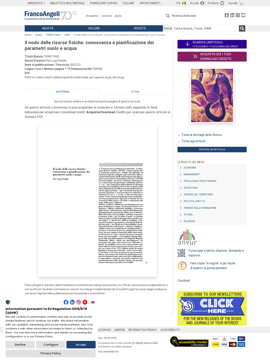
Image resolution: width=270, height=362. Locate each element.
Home (28, 35)
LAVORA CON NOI (100, 329)
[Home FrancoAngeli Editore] (51, 16)
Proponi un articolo (212, 149)
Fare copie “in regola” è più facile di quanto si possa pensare (212, 265)
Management (192, 174)
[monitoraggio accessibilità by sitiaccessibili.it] (190, 338)
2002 (67, 35)
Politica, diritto (194, 201)
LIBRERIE (119, 329)
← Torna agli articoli (191, 141)
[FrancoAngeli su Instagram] (238, 16)
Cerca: (168, 28)
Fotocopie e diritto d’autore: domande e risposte (216, 253)
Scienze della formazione (200, 208)
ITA (178, 3)
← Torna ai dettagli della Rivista (199, 135)
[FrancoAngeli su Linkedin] (232, 16)
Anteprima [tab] (62, 91)
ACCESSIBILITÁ (169, 329)
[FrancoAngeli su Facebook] (227, 16)
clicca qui (118, 77)
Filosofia (189, 221)
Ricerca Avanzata (184, 16)
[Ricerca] (242, 28)
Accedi (194, 3)
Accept (81, 345)
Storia (188, 214)
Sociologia (191, 187)
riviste (38, 35)
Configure (50, 345)
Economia (190, 167)
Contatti (106, 15)
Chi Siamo (92, 15)
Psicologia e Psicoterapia (200, 181)
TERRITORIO (53, 35)
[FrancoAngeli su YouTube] (243, 16)
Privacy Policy (51, 353)
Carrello (233, 3)
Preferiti (213, 3)
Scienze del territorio (198, 194)
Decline (20, 345)
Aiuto (118, 15)
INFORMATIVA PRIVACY (142, 329)
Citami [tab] (135, 91)
